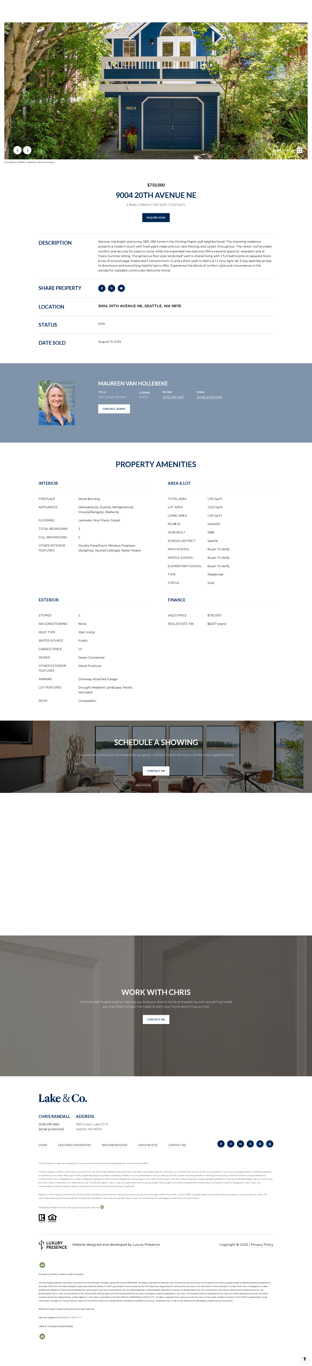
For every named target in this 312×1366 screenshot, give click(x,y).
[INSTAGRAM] (230, 1143)
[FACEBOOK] (221, 1143)
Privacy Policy (262, 1245)
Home (43, 1145)
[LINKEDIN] (240, 1143)
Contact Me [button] (156, 771)
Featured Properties (74, 1145)
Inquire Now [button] (156, 217)
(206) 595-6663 (49, 1124)
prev (17, 150)
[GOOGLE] (260, 1143)
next (27, 150)
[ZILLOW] (269, 1143)
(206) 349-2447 (173, 397)
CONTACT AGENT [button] (114, 409)
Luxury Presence (146, 1245)
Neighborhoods (114, 1145)
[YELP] (250, 1143)
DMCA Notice (148, 1145)
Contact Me (177, 1145)
